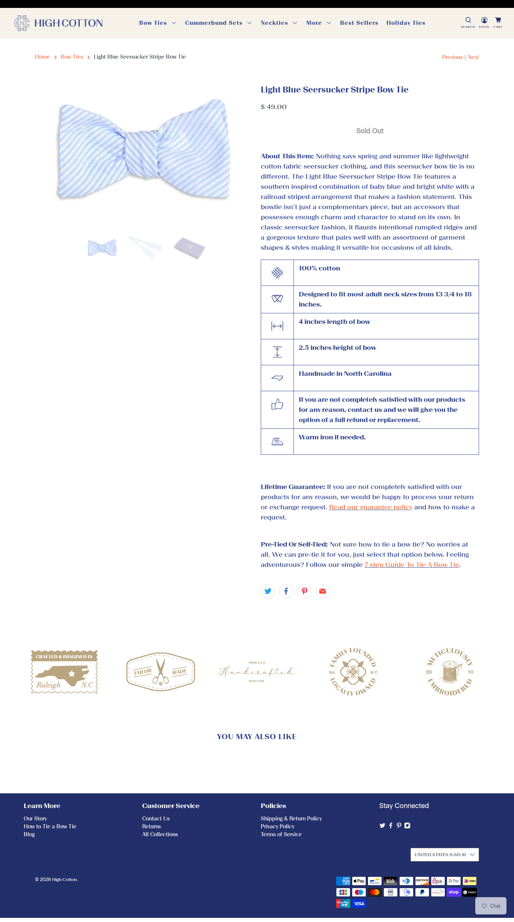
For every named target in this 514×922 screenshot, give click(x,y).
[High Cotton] (58, 23)
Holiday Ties (406, 23)
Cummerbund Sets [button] (214, 23)
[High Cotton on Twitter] (382, 827)
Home (42, 57)
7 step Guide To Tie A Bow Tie (412, 564)
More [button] (314, 23)
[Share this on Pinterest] (304, 591)
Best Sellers (359, 23)
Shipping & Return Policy (291, 819)
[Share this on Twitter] (268, 591)
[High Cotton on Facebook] (391, 827)
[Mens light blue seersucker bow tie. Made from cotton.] (144, 156)
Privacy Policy (277, 826)
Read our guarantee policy (370, 507)
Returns (151, 826)
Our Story (35, 819)
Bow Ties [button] (153, 23)
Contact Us (156, 819)
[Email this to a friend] (323, 591)
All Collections (160, 834)
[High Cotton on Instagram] (407, 827)
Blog (29, 834)
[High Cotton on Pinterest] (399, 827)
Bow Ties (72, 57)
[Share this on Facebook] (286, 591)
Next (473, 57)
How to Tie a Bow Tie (50, 826)
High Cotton (64, 879)
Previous (452, 57)
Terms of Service (281, 834)
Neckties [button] (274, 23)
